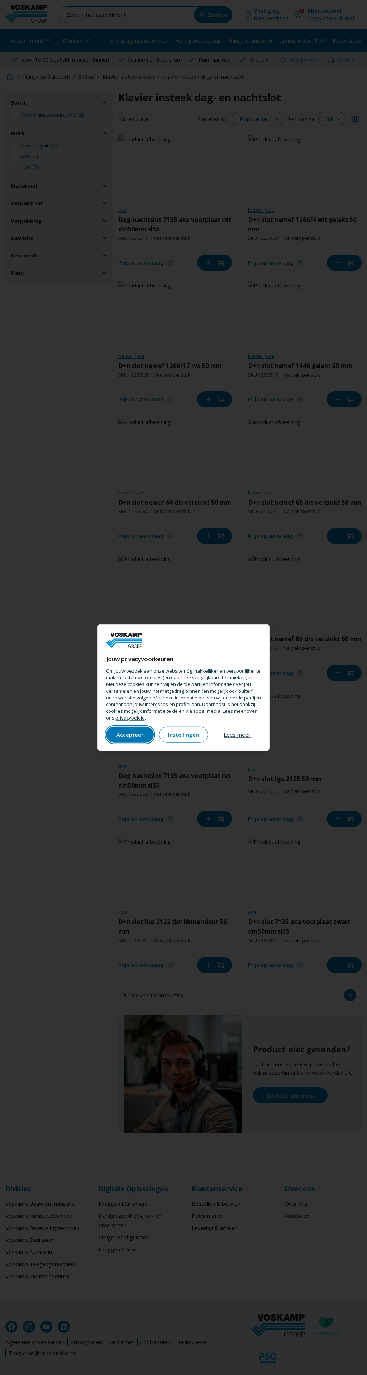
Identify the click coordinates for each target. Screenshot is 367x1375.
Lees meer (237, 734)
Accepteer (129, 734)
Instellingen (183, 734)
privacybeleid (130, 718)
